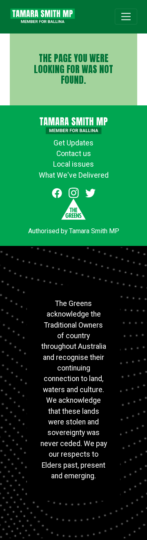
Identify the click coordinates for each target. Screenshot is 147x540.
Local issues (73, 164)
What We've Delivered (74, 175)
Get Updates (73, 143)
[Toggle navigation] (126, 17)
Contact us (73, 154)
